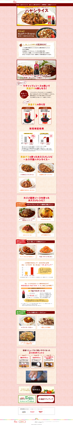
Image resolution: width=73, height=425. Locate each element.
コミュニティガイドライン (56, 421)
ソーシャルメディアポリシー (48, 421)
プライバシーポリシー (41, 421)
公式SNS (36, 422)
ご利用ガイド (36, 421)
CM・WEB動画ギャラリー (41, 422)
